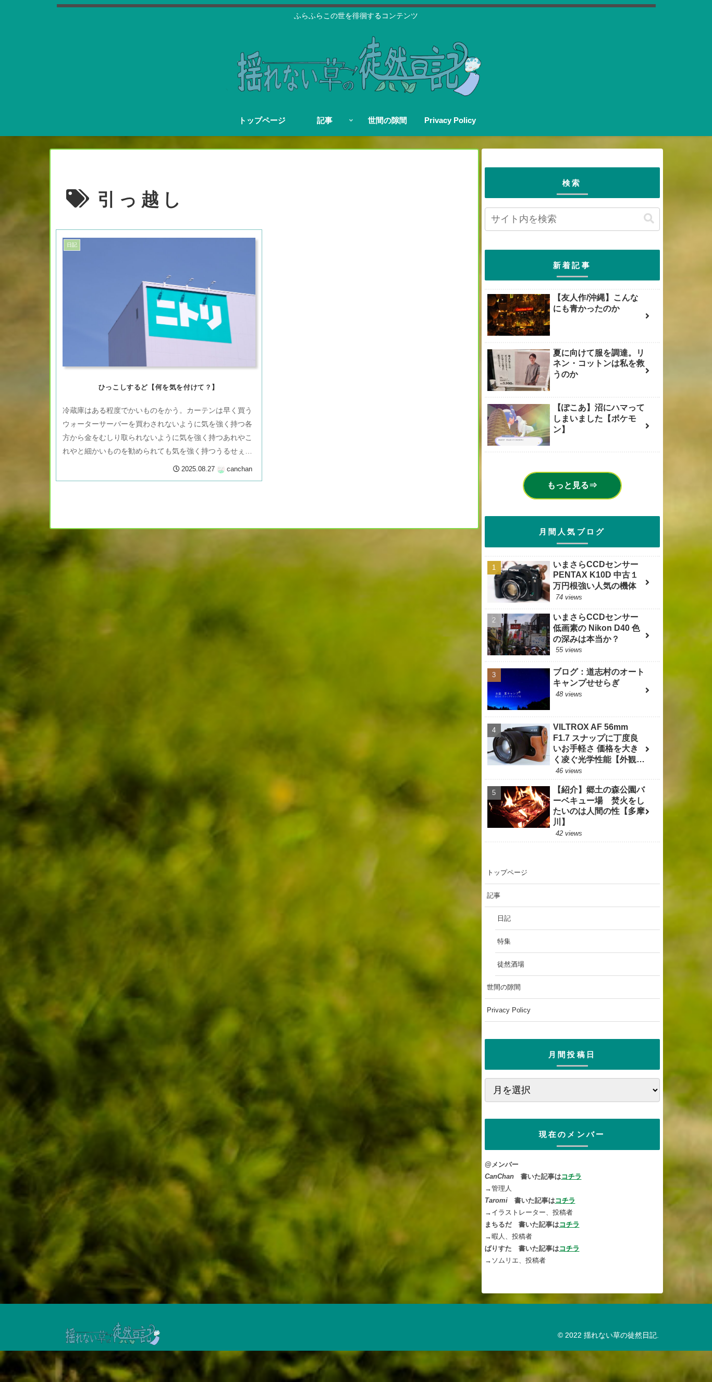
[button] (649, 219)
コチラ (571, 1176)
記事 (493, 895)
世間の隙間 (504, 987)
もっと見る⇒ (572, 485)
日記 (504, 918)
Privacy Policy (509, 1010)
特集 (504, 941)
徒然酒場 (510, 964)
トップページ (507, 872)
